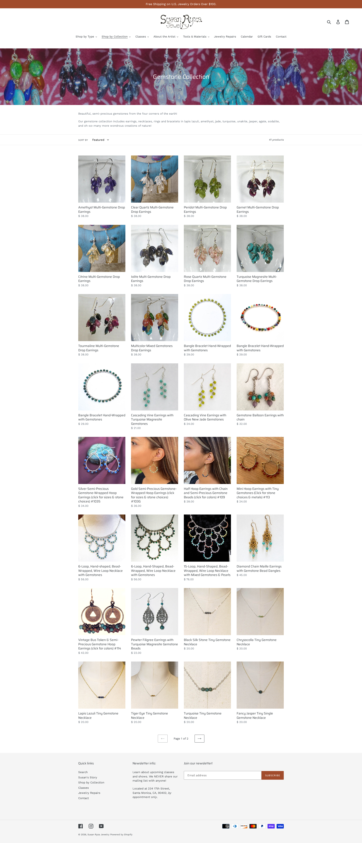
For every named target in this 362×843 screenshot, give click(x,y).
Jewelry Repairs (89, 793)
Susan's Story (87, 777)
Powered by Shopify (121, 834)
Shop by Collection (91, 782)
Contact (83, 798)
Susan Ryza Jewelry (98, 834)
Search (83, 772)
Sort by (83, 140)
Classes (83, 787)
